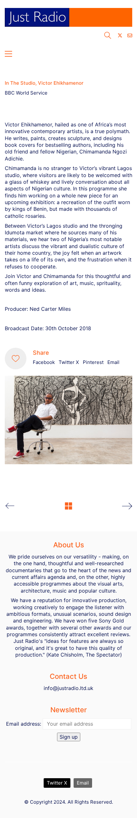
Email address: (23, 724)
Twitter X (69, 362)
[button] (8, 53)
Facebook (44, 362)
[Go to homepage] (68, 19)
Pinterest (93, 362)
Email (113, 362)
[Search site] (107, 36)
